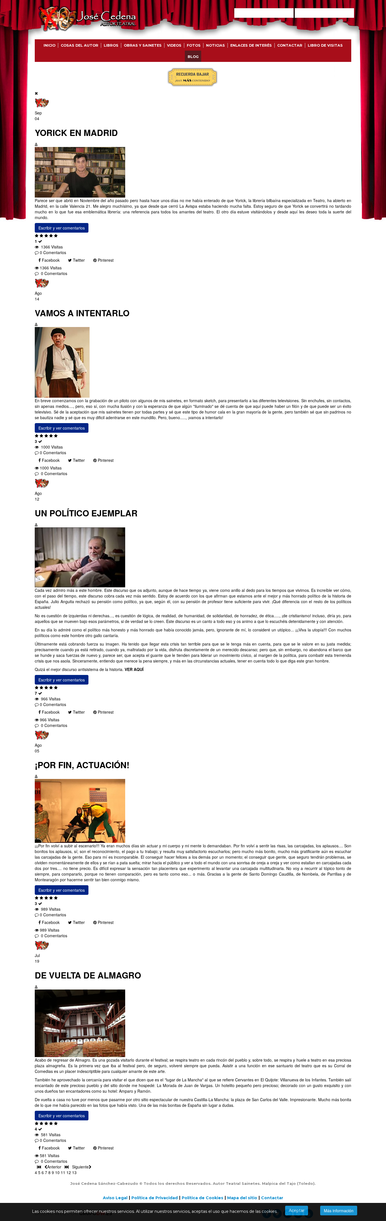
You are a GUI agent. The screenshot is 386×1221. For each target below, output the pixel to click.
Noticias (215, 45)
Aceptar (296, 1210)
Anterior (54, 1167)
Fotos (194, 45)
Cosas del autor (79, 45)
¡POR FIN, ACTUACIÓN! (82, 765)
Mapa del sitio (242, 1197)
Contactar (289, 45)
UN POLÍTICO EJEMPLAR (86, 513)
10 (57, 1172)
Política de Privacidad (154, 1197)
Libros (111, 45)
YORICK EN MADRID (76, 132)
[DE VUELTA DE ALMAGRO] (193, 1023)
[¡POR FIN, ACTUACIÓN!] (193, 811)
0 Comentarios (53, 252)
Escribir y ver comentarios (61, 228)
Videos (174, 45)
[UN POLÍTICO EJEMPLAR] (193, 557)
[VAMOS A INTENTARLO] (193, 362)
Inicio (49, 45)
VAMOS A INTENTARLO (82, 313)
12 (68, 1172)
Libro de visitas (325, 45)
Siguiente (80, 1167)
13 (74, 1172)
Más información (339, 1210)
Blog (193, 57)
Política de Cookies (202, 1197)
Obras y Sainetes (143, 45)
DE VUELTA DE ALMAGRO (88, 975)
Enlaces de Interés (251, 45)
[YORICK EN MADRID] (193, 172)
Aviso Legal (115, 1197)
